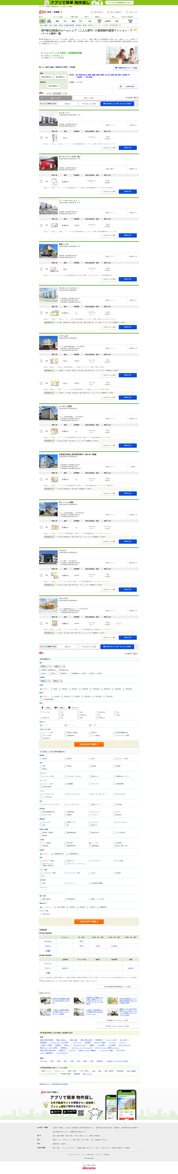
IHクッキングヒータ (98, 794)
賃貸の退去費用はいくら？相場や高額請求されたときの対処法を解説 (128, 1001)
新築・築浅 (73, 1040)
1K (62, 712)
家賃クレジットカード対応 (48, 1048)
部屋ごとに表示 (89, 98)
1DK (81, 712)
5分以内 (67, 696)
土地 (93, 1071)
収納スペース (96, 804)
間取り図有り (47, 899)
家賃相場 (77, 1074)
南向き (45, 769)
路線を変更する (47, 77)
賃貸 (99, 1071)
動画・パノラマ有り (98, 899)
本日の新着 (61, 907)
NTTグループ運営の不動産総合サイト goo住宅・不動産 (55, 6)
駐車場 (92, 1045)
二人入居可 (95, 843)
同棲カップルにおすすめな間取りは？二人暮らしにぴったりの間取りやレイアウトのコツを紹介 (128, 1012)
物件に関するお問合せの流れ (104, 1127)
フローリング (96, 812)
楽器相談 (45, 846)
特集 (54, 1148)
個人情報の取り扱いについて (61, 1131)
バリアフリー (96, 861)
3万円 (81, 941)
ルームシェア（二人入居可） (60, 1042)
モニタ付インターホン (74, 776)
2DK (62, 715)
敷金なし (54, 673)
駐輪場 (45, 835)
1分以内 (56, 696)
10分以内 (87, 696)
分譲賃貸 (58, 1045)
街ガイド (98, 1148)
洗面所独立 (70, 735)
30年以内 (129, 689)
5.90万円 (131, 968)
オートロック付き (48, 776)
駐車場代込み (64, 670)
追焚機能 (70, 784)
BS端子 (118, 873)
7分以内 (77, 696)
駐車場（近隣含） (73, 732)
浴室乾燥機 (119, 784)
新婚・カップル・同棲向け (87, 1050)
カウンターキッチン (73, 794)
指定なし (46, 689)
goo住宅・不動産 (42, 1127)
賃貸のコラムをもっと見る (118, 1020)
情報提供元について (45, 1084)
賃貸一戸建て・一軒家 (72, 1135)
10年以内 (85, 689)
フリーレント (71, 883)
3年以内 (64, 689)
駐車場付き (99, 1040)
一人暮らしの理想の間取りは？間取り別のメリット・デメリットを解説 (61, 1012)
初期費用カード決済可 (79, 673)
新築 (55, 689)
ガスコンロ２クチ (124, 1045)
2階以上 (94, 732)
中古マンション (67, 1140)
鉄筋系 (45, 758)
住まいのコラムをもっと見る (118, 1026)
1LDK (58, 1061)
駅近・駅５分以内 (86, 1040)
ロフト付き (123, 1040)
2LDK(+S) (83, 715)
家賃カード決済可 (96, 673)
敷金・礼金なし (62, 1040)
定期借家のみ (74, 854)
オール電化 (119, 861)
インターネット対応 (73, 873)
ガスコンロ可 (120, 794)
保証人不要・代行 (122, 846)
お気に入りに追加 (90, 104)
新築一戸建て (76, 1140)
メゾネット (95, 815)
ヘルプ (83, 1154)
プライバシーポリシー (74, 1154)
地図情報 (127, 1148)
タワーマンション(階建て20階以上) (48, 864)
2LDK (72, 1061)
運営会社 (106, 1154)
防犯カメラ (95, 776)
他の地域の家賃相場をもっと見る (118, 987)
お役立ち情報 (41, 1147)
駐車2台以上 (96, 832)
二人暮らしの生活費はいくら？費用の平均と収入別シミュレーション (94, 1012)
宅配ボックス (71, 822)
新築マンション (57, 1140)
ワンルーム (46, 712)
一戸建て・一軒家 (46, 1045)
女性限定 (119, 843)
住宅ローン (105, 1140)
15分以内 (98, 696)
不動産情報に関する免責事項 (60, 1084)
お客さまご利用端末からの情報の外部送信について (80, 1127)
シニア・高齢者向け (46, 1053)
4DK (81, 718)
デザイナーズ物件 (48, 861)
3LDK (85, 1061)
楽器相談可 (43, 1042)
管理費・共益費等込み (49, 670)
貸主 (44, 883)
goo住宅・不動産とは (59, 1127)
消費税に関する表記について (78, 1131)
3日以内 (82, 907)
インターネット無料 (122, 735)
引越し (58, 1148)
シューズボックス (73, 804)
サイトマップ (99, 1154)
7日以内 (92, 907)
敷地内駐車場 (71, 832)
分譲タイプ (70, 861)
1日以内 (72, 907)
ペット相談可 (96, 735)
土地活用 (62, 1144)
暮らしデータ (87, 1074)
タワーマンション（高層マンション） (107, 1048)
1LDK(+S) (101, 712)
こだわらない (47, 907)
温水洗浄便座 (47, 786)
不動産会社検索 (81, 1148)
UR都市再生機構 (97, 883)
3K (99, 715)
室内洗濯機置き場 (122, 732)
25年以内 (118, 689)
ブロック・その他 (122, 758)
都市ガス (94, 825)
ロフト (118, 812)
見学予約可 (46, 738)
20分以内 (109, 696)
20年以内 (107, 689)
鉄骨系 (69, 758)
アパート (45, 725)
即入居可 (70, 843)
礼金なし (44, 673)
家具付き (119, 815)
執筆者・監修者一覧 (117, 1148)
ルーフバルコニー (122, 822)
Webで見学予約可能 (46, 1040)
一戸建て (94, 725)
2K (118, 712)
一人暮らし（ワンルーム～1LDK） (117, 1061)
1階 (44, 766)
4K (62, 718)
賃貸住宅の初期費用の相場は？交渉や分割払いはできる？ (61, 1001)
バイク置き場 (120, 832)
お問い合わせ (90, 1154)
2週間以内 (103, 907)
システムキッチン (48, 794)
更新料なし (64, 673)
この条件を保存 (129, 86)
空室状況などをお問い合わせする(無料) (118, 103)
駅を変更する (60, 77)
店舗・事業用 (60, 1135)
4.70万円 (114, 946)
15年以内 (96, 689)
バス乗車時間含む (48, 699)
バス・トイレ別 (48, 732)
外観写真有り (71, 899)
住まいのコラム (106, 1148)
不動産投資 (98, 1140)
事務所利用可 (71, 846)
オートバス (95, 784)
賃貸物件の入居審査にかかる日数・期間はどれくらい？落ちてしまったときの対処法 (94, 1001)
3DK (118, 715)
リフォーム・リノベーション (76, 863)
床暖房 (69, 815)
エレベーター (47, 822)
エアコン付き (47, 735)
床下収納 (119, 804)
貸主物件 (88, 1042)
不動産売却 (56, 1144)
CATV (93, 873)
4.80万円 (65, 968)
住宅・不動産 (131, 1071)
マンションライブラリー (68, 1148)
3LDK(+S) (46, 718)
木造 (93, 758)
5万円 (98, 946)
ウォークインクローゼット (51, 804)
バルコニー (95, 822)
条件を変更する (53, 86)
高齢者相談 (95, 846)
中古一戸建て (85, 1140)
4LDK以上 (101, 717)
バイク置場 (111, 1045)
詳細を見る (127, 147)
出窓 (44, 825)
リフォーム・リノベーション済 (81, 1048)
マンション (70, 725)
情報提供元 (117, 1127)
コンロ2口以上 (47, 797)
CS (44, 876)
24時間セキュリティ (122, 776)
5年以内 (74, 689)
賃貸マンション (83, 1135)
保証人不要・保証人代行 (48, 1050)
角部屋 (118, 766)
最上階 (94, 766)
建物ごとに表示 (55, 98)
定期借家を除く (59, 854)
